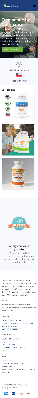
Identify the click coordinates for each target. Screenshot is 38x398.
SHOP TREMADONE (12, 49)
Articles (6, 350)
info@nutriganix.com (12, 363)
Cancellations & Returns (14, 347)
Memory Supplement (12, 329)
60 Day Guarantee (10, 345)
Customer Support (11, 339)
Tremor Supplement (11, 320)
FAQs (4, 342)
